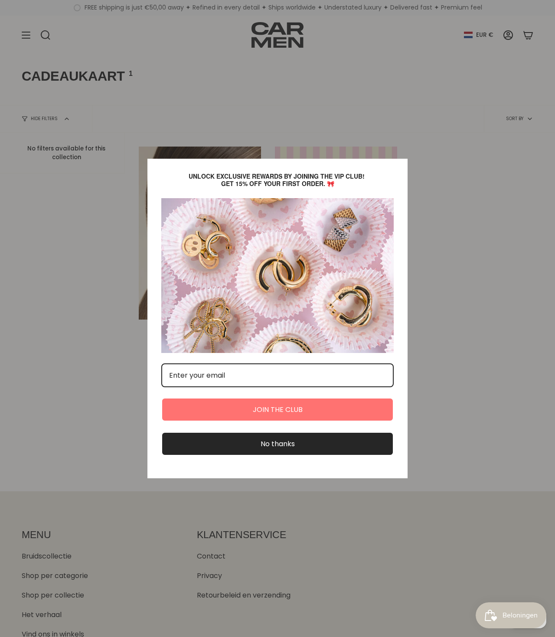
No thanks (278, 444)
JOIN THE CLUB (278, 410)
